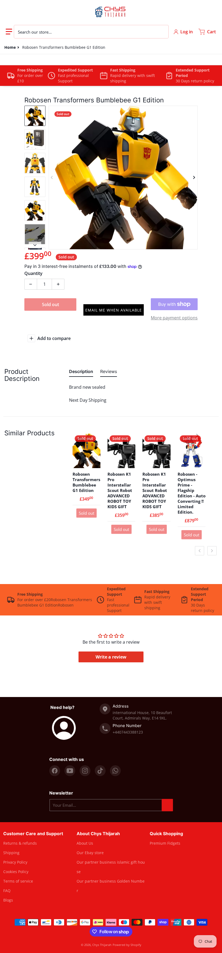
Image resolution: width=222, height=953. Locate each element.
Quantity (33, 273)
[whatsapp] (115, 770)
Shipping (11, 852)
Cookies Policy (15, 871)
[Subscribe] (167, 805)
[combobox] (91, 32)
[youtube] (69, 770)
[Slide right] (194, 177)
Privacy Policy (15, 862)
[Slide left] (52, 177)
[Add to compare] (93, 461)
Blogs (8, 900)
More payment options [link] (174, 318)
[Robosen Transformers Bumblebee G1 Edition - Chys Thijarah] (34, 116)
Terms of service (18, 881)
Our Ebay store (90, 852)
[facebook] (54, 770)
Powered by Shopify (127, 945)
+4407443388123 (128, 732)
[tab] (81, 372)
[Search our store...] (161, 32)
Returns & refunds (20, 843)
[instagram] (85, 770)
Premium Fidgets (165, 843)
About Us (85, 843)
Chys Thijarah (102, 945)
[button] (9, 31)
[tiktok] (100, 770)
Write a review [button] (111, 657)
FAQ (7, 890)
